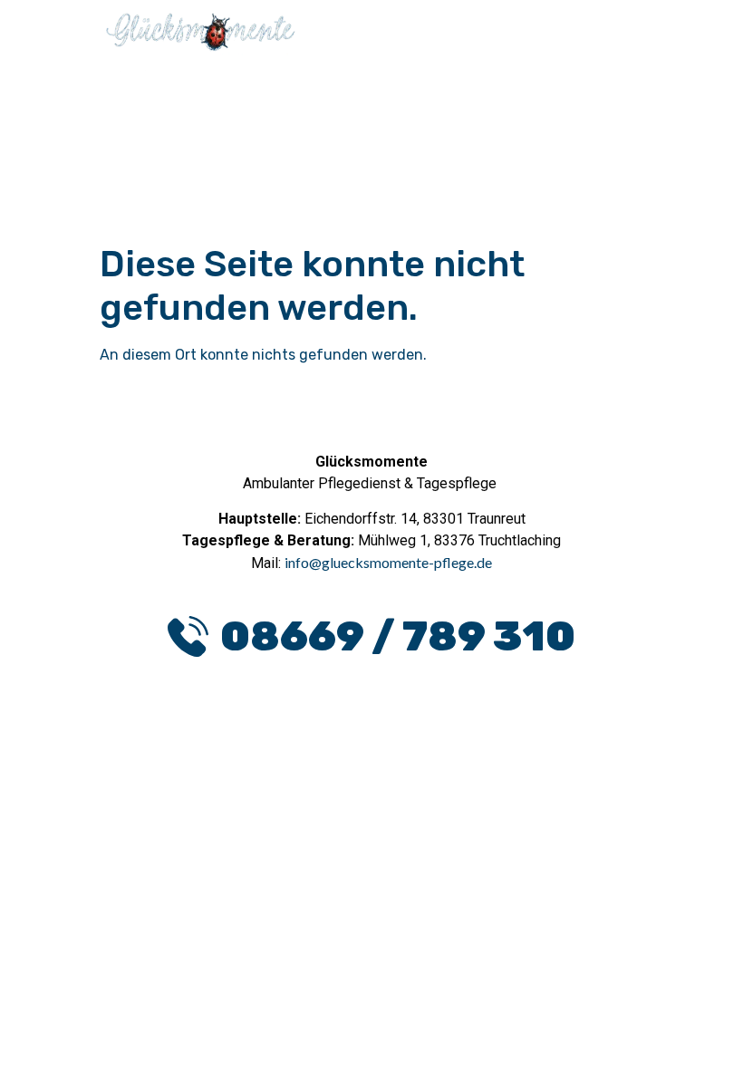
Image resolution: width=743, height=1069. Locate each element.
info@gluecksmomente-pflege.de (388, 562)
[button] (552, 44)
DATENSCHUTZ (296, 839)
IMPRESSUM (439, 839)
